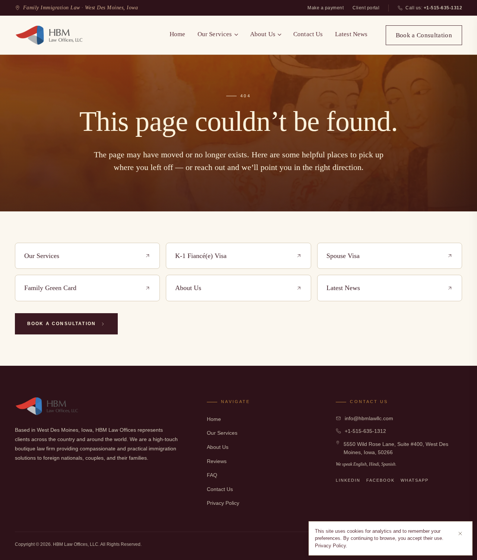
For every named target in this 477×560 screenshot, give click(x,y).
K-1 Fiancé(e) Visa (201, 255)
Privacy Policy (223, 503)
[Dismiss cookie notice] (460, 533)
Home (178, 34)
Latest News (351, 34)
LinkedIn (348, 480)
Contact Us (308, 34)
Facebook (380, 480)
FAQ (212, 475)
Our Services (215, 34)
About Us (262, 34)
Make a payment (325, 7)
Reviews (217, 461)
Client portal (366, 7)
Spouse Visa (343, 255)
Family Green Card (50, 288)
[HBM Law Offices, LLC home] (49, 35)
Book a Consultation (424, 35)
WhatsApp (415, 480)
